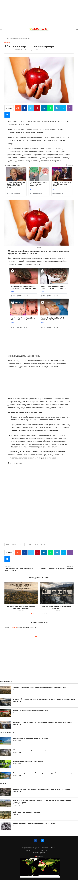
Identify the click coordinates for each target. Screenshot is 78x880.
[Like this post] (18, 108)
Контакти (45, 848)
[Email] (42, 840)
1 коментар (16, 805)
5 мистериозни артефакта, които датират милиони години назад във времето (41, 789)
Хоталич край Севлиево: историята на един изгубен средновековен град (39, 687)
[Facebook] (35, 840)
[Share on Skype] (63, 108)
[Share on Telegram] (57, 108)
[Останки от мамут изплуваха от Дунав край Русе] (5, 713)
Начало (9, 38)
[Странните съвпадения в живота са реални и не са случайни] (5, 826)
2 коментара (17, 791)
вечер (7, 544)
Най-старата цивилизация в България (27, 812)
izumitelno (9, 50)
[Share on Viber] (69, 108)
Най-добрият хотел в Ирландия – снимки (28, 761)
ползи (36, 544)
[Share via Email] (7, 115)
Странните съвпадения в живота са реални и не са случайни (34, 824)
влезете (14, 627)
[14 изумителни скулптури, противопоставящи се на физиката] (5, 752)
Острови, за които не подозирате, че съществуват (31, 738)
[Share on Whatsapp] (50, 108)
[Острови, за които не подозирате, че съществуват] (5, 741)
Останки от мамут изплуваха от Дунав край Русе (30, 710)
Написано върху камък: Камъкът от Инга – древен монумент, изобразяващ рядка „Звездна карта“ (42, 802)
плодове (28, 544)
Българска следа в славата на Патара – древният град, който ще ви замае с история (43, 773)
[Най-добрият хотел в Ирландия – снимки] (5, 764)
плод (20, 544)
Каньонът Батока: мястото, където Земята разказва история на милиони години (42, 722)
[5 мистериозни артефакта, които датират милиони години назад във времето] (5, 792)
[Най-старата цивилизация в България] (5, 815)
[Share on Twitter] (31, 108)
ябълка (43, 544)
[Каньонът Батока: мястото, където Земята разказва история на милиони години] (5, 725)
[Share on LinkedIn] (44, 108)
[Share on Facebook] (24, 108)
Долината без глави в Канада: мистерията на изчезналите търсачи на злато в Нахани (44, 699)
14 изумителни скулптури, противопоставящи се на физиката (35, 750)
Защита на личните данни (30, 848)
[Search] (77, 29)
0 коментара (17, 690)
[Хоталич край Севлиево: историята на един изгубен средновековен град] (21, 593)
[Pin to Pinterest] (37, 108)
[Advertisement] (39, 13)
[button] (7, 597)
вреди (14, 544)
